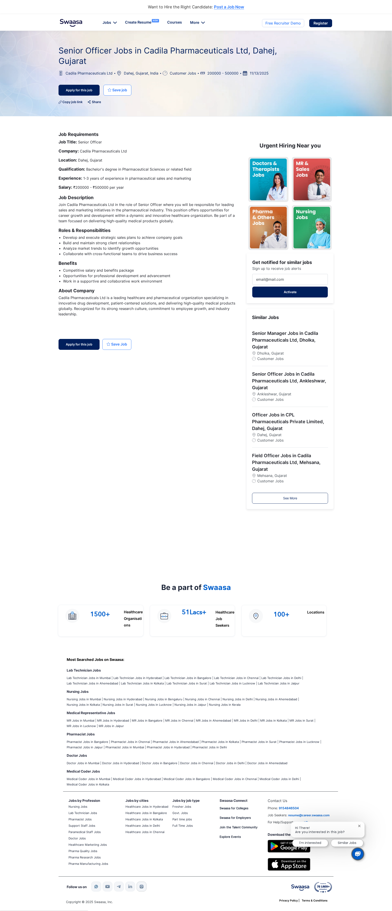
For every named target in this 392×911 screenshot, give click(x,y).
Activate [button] (290, 292)
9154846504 (289, 808)
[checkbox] (117, 90)
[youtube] (108, 887)
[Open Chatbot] (358, 854)
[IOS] (289, 864)
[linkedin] (130, 887)
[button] (320, 23)
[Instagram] (142, 887)
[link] (71, 23)
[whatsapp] (96, 887)
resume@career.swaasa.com (309, 815)
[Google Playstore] (289, 846)
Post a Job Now (229, 7)
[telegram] (119, 887)
